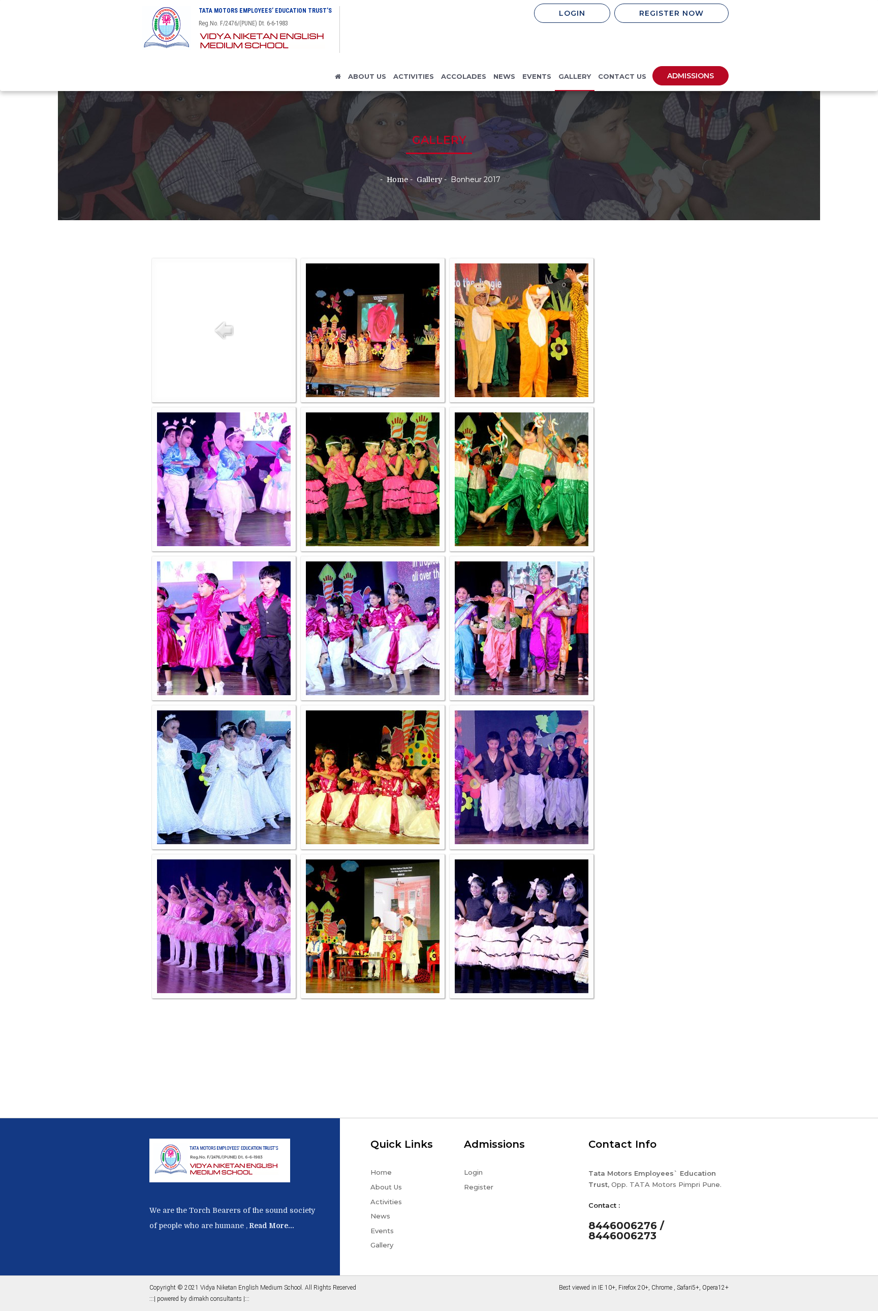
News (504, 76)
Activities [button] (413, 76)
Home (381, 1172)
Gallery (574, 76)
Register (478, 1187)
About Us (386, 1187)
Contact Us (622, 76)
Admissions (690, 75)
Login (572, 13)
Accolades (463, 76)
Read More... (270, 1225)
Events (536, 76)
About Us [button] (367, 76)
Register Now (671, 13)
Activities (386, 1202)
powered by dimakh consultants (200, 1298)
